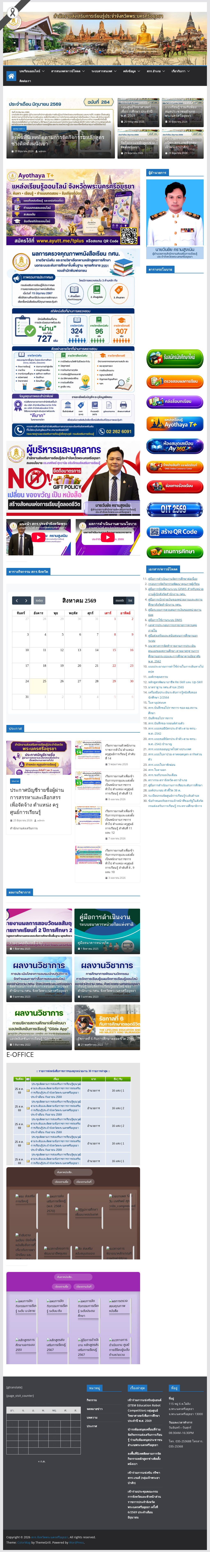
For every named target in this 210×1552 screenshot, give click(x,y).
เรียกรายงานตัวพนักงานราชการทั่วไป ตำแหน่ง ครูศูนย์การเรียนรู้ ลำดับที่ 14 (120, 751)
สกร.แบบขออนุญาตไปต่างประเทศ (169, 749)
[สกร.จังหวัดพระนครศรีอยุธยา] (105, 15)
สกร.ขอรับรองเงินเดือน (162, 775)
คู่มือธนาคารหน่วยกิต (93, 943)
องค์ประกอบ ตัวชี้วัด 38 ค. (164, 790)
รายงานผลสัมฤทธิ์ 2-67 (26, 943)
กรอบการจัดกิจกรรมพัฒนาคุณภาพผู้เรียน (174, 584)
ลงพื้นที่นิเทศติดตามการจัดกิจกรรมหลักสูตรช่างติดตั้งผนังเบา (138, 143)
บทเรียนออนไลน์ (29, 71)
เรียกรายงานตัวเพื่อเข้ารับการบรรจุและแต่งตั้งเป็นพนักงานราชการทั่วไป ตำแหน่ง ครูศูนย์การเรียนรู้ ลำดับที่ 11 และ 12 (119, 821)
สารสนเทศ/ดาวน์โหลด (65, 71)
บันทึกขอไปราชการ (160, 718)
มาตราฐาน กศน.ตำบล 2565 (166, 687)
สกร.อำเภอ (154, 71)
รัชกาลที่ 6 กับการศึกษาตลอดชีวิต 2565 (106, 1039)
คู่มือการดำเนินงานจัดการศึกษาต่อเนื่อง (172, 579)
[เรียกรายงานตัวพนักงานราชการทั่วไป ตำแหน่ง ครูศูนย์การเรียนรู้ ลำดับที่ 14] (88, 755)
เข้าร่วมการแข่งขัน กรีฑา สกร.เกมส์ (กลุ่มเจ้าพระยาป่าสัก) (55, 140)
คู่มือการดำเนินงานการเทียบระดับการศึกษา (175, 785)
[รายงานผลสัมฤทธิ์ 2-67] (39, 931)
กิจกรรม (92, 1400)
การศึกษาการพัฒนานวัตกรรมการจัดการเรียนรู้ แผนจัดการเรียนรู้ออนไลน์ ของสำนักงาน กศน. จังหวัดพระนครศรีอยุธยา (107, 986)
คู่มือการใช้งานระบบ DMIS (165, 620)
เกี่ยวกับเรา (178, 71)
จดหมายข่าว (19, 128)
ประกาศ (15, 781)
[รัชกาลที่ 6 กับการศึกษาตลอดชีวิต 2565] (107, 1027)
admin (42, 151)
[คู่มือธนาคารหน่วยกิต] (107, 931)
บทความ (92, 1417)
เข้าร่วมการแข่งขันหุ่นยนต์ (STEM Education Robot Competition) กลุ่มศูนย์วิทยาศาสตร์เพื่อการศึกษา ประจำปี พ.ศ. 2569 (137, 105)
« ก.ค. (42, 1461)
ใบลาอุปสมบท (157, 702)
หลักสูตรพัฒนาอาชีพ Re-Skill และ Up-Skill (175, 682)
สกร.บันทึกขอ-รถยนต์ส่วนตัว (166, 723)
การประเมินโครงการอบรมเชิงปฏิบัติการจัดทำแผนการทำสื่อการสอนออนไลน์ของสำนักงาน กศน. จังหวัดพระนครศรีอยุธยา (39, 986)
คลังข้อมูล (129, 71)
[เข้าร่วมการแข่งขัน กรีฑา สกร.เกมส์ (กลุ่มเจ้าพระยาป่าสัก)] (60, 101)
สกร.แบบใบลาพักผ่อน (161, 765)
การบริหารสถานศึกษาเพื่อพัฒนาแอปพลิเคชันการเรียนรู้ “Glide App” (35, 1036)
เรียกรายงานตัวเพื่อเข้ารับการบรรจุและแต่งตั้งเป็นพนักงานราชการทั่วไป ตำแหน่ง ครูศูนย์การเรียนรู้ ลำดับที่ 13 (119, 784)
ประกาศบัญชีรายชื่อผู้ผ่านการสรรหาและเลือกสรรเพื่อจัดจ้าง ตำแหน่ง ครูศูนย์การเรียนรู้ (37, 800)
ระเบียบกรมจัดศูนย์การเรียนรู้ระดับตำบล (173, 796)
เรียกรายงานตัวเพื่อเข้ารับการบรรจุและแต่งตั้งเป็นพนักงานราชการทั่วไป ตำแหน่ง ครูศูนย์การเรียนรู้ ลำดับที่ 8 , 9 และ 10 (119, 861)
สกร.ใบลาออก (157, 770)
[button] (42, 71)
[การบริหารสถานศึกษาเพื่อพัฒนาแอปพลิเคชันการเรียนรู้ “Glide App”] (39, 1027)
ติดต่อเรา (25, 81)
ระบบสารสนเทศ (101, 71)
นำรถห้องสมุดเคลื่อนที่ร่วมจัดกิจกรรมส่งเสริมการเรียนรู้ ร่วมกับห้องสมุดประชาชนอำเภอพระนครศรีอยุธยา (181, 107)
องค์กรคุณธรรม (158, 677)
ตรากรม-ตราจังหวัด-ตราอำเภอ (167, 780)
